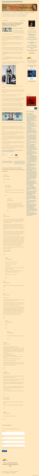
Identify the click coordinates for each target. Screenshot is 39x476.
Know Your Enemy (20, 12)
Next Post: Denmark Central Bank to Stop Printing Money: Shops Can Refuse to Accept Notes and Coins (19, 162)
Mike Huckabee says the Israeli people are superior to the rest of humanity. (31, 126)
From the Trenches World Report (12, 1)
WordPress (7, 472)
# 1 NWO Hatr (16, 157)
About (7, 12)
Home (3, 12)
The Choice (31, 185)
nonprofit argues (5, 52)
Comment (4, 431)
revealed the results (17, 36)
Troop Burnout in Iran (31, 155)
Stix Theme (13, 472)
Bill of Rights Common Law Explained (8, 15)
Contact (10, 12)
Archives (14, 12)
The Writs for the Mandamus (21, 15)
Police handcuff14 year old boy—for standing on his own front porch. (31, 139)
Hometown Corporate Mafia (29, 12)
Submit (36, 108)
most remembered (8, 57)
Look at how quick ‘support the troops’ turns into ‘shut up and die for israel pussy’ (32, 149)
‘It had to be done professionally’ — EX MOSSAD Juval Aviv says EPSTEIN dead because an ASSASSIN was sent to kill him (32, 188)
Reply (4, 182)
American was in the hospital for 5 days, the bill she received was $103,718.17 (31, 123)
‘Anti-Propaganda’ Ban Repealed (32, 50)
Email (3, 440)
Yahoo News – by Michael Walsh (18, 28)
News (24, 20)
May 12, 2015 (6, 20)
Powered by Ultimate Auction (35, 475)
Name (3, 436)
